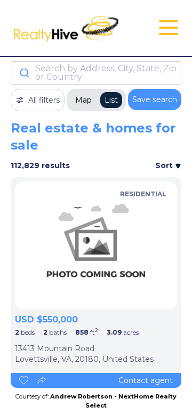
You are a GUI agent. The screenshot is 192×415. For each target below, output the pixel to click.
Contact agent (145, 380)
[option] (96, 245)
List (111, 100)
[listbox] (96, 245)
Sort (165, 165)
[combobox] (96, 73)
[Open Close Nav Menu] (168, 28)
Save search (154, 99)
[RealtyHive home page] (67, 28)
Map (83, 100)
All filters (44, 100)
